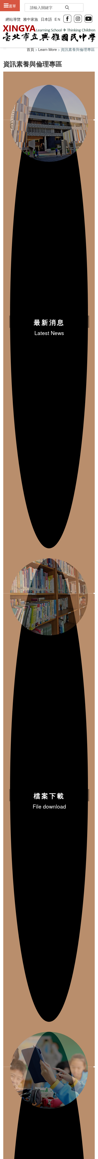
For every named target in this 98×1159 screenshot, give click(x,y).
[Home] (49, 33)
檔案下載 (49, 796)
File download (49, 806)
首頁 (30, 49)
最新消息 (49, 322)
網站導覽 (13, 19)
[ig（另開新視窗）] (78, 18)
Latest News (49, 333)
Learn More (47, 49)
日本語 (46, 19)
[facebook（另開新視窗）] (67, 18)
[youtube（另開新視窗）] (88, 18)
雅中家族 (30, 19)
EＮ (58, 19)
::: (4, 47)
